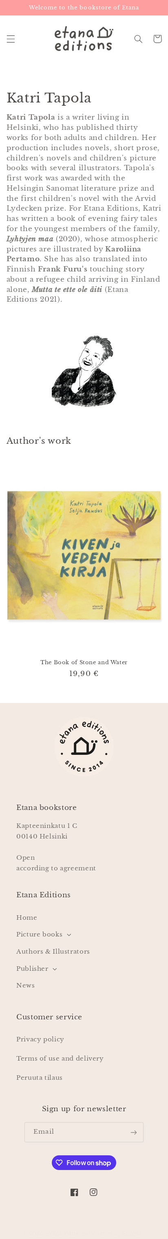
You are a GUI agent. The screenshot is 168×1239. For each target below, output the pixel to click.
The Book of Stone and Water (84, 662)
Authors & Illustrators (53, 951)
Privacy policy (40, 1039)
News (25, 985)
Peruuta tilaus (39, 1077)
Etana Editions (67, 1234)
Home (27, 917)
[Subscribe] (133, 1132)
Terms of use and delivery (60, 1058)
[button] (10, 38)
